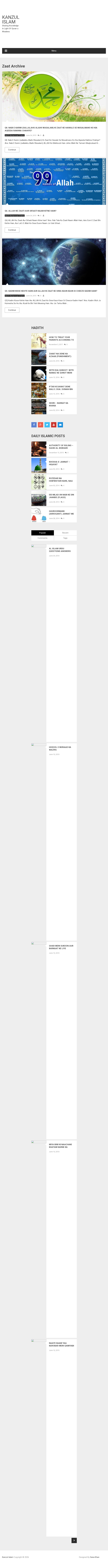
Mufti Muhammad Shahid (14, 135)
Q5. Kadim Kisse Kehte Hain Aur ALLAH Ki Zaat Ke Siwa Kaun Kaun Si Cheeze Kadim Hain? (51, 291)
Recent (65, 533)
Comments (42, 538)
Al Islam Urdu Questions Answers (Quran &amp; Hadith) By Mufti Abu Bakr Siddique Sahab (61, 550)
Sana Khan (94, 1557)
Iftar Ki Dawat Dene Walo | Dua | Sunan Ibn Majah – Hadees (61, 388)
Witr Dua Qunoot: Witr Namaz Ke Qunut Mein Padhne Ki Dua (61, 371)
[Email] (60, 424)
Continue (12, 150)
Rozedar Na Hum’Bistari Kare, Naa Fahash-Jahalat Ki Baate (61, 479)
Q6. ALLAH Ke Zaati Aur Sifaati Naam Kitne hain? (30, 211)
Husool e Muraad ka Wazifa (60, 748)
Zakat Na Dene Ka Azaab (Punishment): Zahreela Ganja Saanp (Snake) (60, 355)
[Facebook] (34, 424)
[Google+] (40, 424)
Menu (54, 51)
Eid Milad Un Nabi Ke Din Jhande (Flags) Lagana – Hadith (61, 496)
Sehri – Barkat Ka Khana (58, 404)
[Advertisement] (63, 23)
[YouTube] (53, 424)
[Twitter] (47, 424)
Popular (42, 533)
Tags (65, 538)
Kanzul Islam (10, 19)
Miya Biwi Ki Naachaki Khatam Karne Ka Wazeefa (60, 1145)
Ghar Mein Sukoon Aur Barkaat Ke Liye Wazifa (61, 947)
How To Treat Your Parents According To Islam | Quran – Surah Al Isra (61, 338)
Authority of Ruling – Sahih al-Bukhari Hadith (61, 446)
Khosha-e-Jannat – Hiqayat (59, 463)
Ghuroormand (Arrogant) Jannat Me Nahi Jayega (61, 512)
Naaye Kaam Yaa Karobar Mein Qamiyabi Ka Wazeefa (61, 1344)
